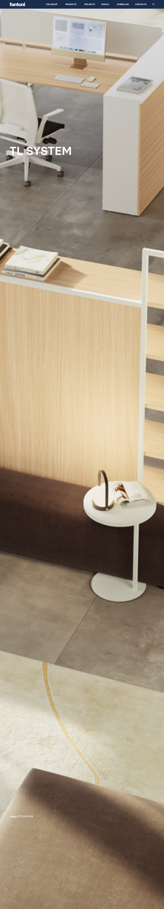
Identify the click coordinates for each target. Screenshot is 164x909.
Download (123, 4)
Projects (89, 4)
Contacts (140, 4)
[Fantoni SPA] (26, 4)
